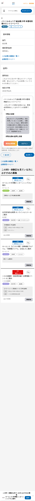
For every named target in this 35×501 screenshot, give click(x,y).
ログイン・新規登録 (28, 3)
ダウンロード (27, 10)
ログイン (24, 143)
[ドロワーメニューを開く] (2, 3)
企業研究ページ (7, 59)
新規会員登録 (10, 143)
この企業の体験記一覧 (10, 56)
